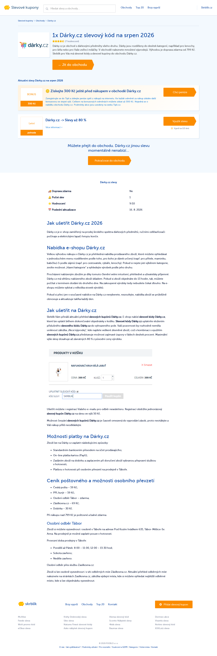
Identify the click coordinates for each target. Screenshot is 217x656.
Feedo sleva (24, 621)
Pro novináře (104, 647)
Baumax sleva (116, 628)
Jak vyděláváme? (73, 647)
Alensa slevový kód (119, 617)
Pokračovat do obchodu (110, 160)
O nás (61, 647)
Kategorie (133, 647)
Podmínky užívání (89, 647)
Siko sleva (69, 621)
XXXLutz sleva (162, 628)
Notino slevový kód (165, 624)
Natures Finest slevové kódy (78, 624)
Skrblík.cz (206, 7)
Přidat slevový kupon (175, 604)
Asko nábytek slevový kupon (78, 628)
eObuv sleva (24, 628)
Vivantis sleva (161, 621)
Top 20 (140, 7)
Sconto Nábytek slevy (120, 621)
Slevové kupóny (25, 21)
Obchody (126, 7)
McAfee (22, 617)
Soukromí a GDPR (120, 647)
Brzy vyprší (154, 7)
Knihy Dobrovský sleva (75, 617)
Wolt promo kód (26, 624)
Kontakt (112, 604)
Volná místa (144, 647)
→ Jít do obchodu (72, 65)
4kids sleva (114, 624)
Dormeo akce (162, 617)
